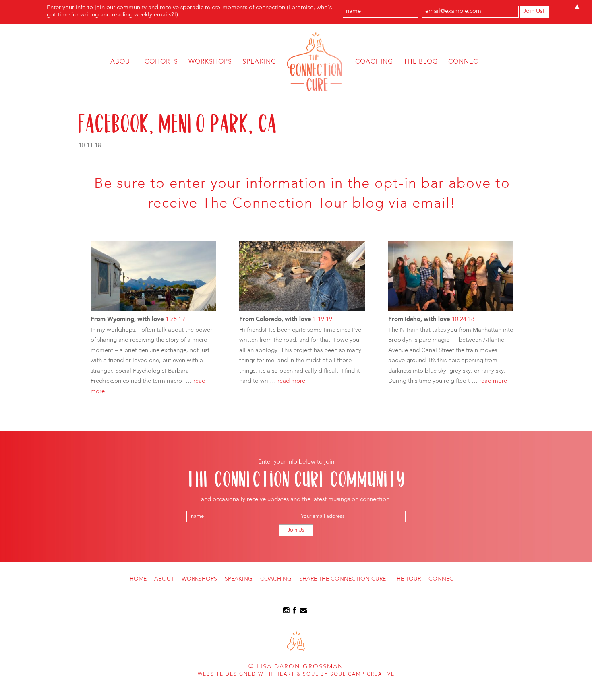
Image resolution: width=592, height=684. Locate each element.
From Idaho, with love (419, 320)
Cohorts (161, 62)
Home (138, 579)
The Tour (407, 579)
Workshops (210, 62)
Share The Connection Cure (342, 579)
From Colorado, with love (275, 320)
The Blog (421, 62)
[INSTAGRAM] (286, 612)
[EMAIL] (303, 612)
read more (291, 381)
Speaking (259, 62)
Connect (465, 62)
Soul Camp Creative (362, 674)
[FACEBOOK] (294, 612)
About (122, 62)
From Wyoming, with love (127, 320)
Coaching (374, 62)
